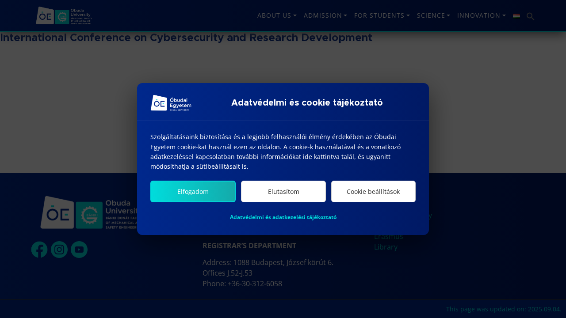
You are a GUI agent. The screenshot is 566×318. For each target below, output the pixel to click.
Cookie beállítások (373, 191)
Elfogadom (193, 191)
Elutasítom (283, 191)
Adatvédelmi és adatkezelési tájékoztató (283, 217)
